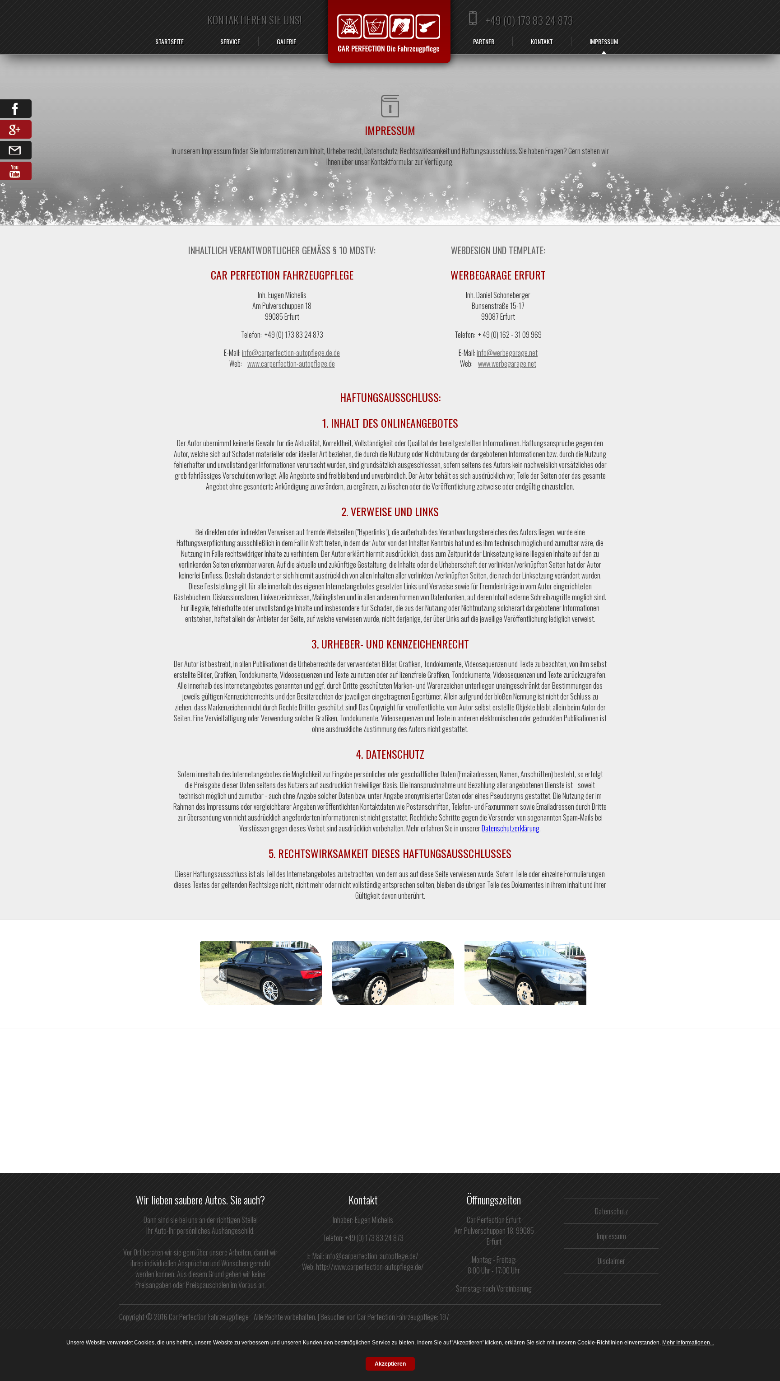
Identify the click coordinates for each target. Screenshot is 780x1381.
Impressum (604, 41)
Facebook (16, 108)
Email (16, 150)
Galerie (286, 41)
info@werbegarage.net (507, 352)
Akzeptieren (390, 1364)
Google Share (16, 129)
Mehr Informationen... (688, 1342)
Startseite (169, 41)
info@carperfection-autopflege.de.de (291, 352)
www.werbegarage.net (507, 363)
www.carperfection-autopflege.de (291, 363)
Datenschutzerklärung (510, 828)
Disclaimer (611, 1260)
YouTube (16, 171)
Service (230, 41)
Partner (483, 41)
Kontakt (542, 41)
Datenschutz (611, 1211)
